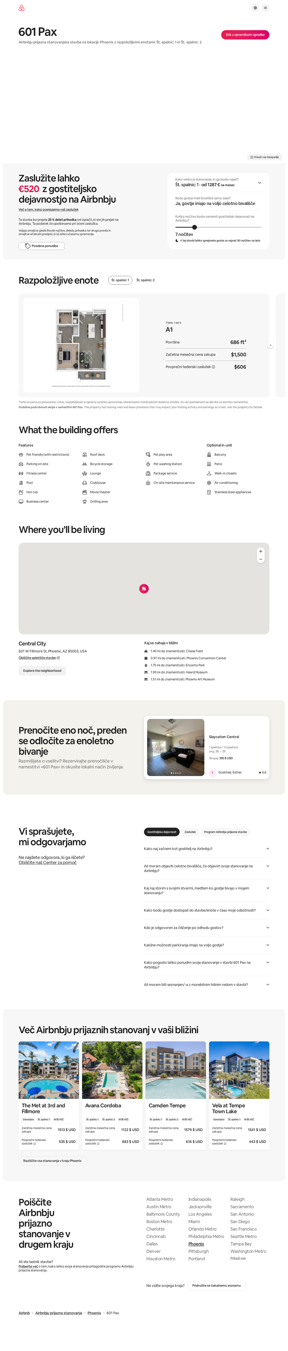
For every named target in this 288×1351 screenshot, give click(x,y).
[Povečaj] (261, 551)
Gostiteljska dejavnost (161, 832)
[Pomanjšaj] (261, 559)
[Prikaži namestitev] (49, 1095)
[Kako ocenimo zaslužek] (213, 367)
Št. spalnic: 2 (146, 280)
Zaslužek (190, 832)
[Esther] (212, 772)
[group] (218, 211)
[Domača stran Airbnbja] (21, 8)
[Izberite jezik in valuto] (255, 8)
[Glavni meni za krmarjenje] (265, 8)
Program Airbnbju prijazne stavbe (225, 832)
